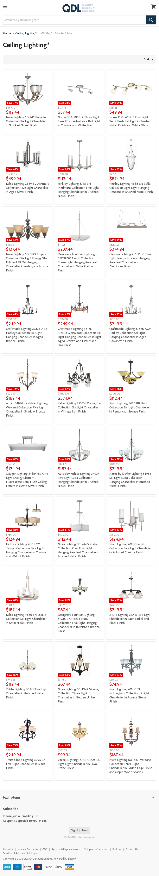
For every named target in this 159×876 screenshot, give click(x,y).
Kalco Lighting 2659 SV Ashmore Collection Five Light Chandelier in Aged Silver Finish (27, 188)
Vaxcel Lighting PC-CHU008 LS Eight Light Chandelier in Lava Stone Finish (79, 764)
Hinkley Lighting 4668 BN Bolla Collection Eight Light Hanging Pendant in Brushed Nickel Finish (131, 188)
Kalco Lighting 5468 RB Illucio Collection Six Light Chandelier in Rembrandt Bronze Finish (129, 407)
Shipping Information (96, 849)
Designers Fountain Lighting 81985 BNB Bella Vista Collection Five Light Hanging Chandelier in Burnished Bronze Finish (79, 623)
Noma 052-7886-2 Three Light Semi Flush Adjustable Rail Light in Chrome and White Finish (79, 121)
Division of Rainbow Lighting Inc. (21, 853)
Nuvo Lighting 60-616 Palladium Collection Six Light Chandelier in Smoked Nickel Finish (27, 121)
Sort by (148, 59)
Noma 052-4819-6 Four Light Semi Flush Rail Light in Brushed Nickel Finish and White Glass (130, 121)
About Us (8, 849)
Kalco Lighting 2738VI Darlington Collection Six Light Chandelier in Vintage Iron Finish (79, 407)
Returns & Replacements (66, 849)
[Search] (151, 19)
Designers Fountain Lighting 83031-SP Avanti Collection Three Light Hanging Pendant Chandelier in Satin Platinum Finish (77, 262)
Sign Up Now (79, 830)
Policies (116, 849)
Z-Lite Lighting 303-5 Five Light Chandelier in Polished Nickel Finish (27, 693)
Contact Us (131, 849)
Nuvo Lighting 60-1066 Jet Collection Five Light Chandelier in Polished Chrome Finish (130, 548)
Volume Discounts (28, 849)
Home (7, 33)
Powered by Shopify (65, 858)
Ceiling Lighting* (26, 33)
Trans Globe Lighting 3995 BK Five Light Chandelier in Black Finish (25, 764)
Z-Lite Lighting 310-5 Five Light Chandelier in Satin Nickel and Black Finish (129, 619)
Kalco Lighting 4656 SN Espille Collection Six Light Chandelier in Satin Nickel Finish (26, 619)
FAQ (44, 849)
